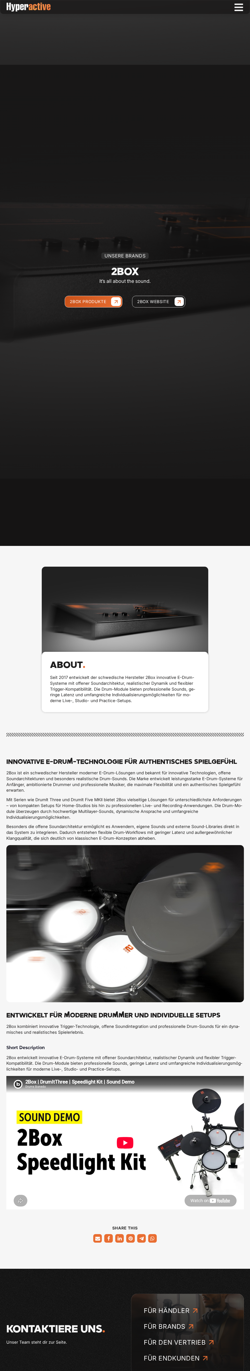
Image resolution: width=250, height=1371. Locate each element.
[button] (97, 1238)
